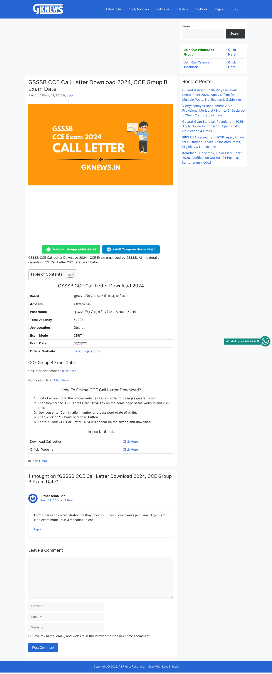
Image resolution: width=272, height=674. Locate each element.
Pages (219, 9)
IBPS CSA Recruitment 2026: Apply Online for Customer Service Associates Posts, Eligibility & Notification (213, 142)
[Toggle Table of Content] (68, 274)
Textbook (201, 9)
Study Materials (139, 9)
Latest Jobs (113, 9)
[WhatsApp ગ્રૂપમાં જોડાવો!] (265, 341)
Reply (37, 529)
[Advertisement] (101, 48)
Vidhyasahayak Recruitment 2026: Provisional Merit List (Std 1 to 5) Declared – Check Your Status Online (213, 110)
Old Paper (162, 9)
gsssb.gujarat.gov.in (88, 351)
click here (69, 371)
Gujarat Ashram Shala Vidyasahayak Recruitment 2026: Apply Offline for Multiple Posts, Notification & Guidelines (212, 94)
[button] (236, 9)
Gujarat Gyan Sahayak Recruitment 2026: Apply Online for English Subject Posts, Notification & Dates (213, 126)
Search (187, 26)
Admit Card (40, 460)
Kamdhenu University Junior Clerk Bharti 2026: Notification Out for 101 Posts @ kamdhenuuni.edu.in (212, 157)
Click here (61, 380)
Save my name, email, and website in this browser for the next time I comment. (91, 636)
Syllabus (182, 9)
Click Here (130, 441)
